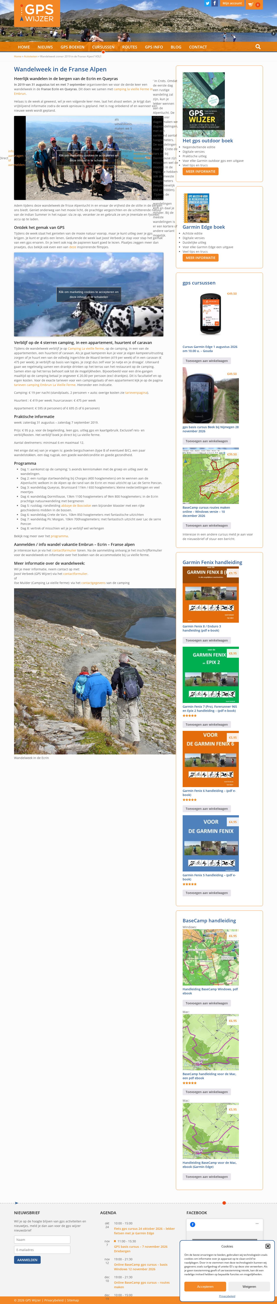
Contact (198, 47)
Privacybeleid (227, 1296)
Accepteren (205, 1286)
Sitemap (73, 1300)
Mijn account (232, 3)
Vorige (3, 33)
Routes (129, 47)
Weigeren (249, 1286)
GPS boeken (72, 47)
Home (24, 47)
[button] (268, 1246)
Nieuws (45, 47)
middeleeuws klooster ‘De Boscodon (143, 158)
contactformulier (64, 550)
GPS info (154, 47)
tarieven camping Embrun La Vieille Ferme (45, 385)
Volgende (274, 33)
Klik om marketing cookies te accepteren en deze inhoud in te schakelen (89, 158)
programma (59, 536)
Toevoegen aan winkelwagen (207, 361)
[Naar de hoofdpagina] (37, 13)
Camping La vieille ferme (86, 348)
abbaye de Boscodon (75, 505)
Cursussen (103, 47)
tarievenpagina (136, 393)
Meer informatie (200, 171)
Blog (176, 47)
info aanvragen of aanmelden (16, 158)
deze (72, 247)
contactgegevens (93, 583)
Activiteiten (30, 56)
